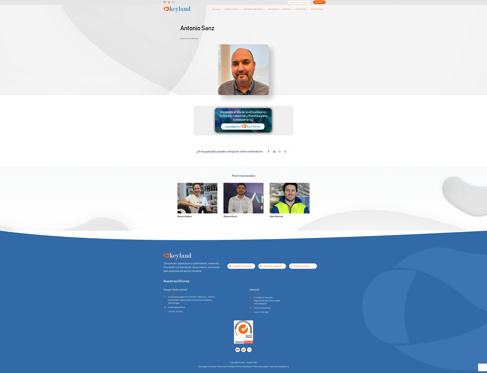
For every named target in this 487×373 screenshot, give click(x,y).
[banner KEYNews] (243, 106)
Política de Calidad (243, 366)
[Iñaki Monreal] (290, 198)
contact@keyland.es (176, 307)
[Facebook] (268, 151)
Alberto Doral (230, 216)
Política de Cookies (260, 366)
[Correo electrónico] (285, 151)
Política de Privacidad (226, 366)
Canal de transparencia (279, 366)
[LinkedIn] (274, 151)
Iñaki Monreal (276, 216)
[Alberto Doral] (243, 198)
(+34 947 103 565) (175, 311)
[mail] (173, 2)
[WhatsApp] (279, 151)
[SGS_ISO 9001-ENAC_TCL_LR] (243, 321)
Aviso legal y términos (207, 366)
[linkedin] (169, 2)
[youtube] (165, 2)
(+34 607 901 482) (261, 312)
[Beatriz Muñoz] (197, 198)
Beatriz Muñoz (184, 216)
